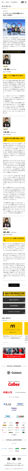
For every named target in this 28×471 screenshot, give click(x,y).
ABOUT (7, 2)
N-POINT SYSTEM (14, 311)
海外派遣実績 (14, 305)
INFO (3, 2)
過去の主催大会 (13, 300)
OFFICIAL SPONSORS (14, 366)
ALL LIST (14, 285)
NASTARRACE (14, 2)
